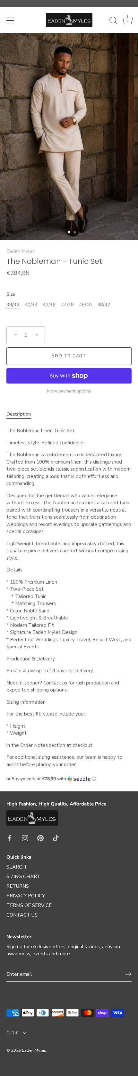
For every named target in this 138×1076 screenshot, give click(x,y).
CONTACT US (22, 915)
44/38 (67, 305)
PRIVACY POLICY (25, 896)
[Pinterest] (40, 838)
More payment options (69, 391)
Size (10, 294)
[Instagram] (25, 838)
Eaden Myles (20, 251)
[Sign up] (128, 974)
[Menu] (10, 20)
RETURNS (17, 886)
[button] (69, 779)
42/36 (49, 305)
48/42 (103, 305)
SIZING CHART (23, 876)
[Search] (113, 21)
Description (18, 414)
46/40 (85, 305)
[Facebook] (9, 838)
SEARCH (16, 867)
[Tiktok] (56, 838)
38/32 (12, 305)
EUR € (12, 1033)
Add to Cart (69, 356)
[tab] (22, 414)
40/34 (31, 305)
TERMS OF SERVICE (29, 905)
